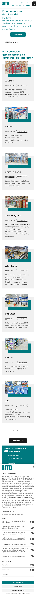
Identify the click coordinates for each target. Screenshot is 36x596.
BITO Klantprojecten (11, 42)
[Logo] (6, 4)
